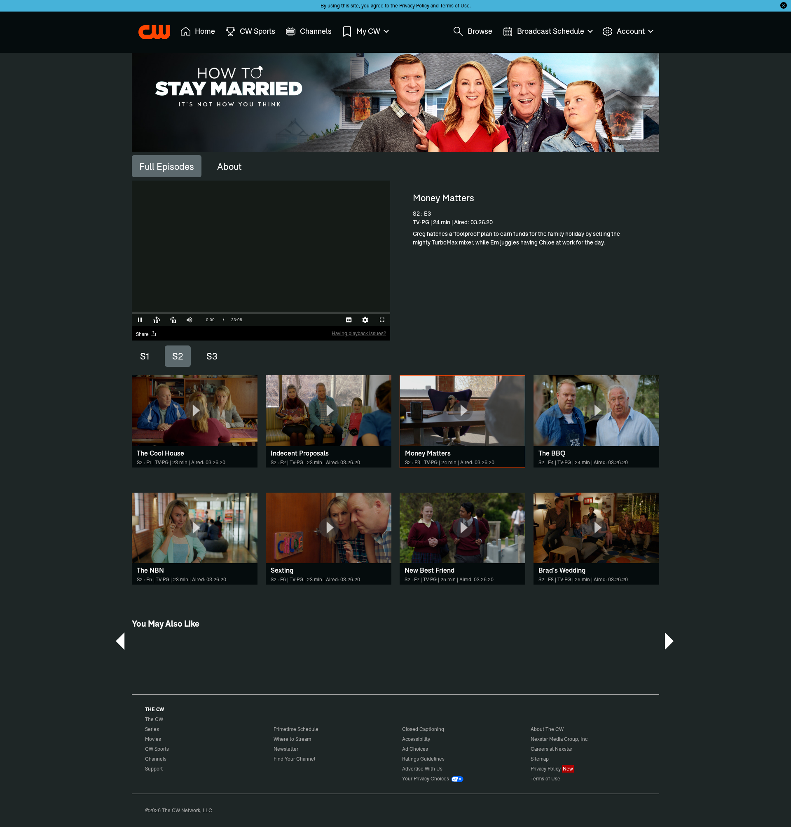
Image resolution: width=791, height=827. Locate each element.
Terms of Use (455, 5)
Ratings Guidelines (423, 759)
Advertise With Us (422, 769)
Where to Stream (292, 739)
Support (154, 769)
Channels (155, 759)
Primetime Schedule (296, 729)
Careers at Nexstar (551, 749)
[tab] (166, 166)
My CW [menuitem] (368, 31)
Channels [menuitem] (316, 31)
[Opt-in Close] (783, 5)
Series (152, 729)
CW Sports (157, 749)
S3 (212, 356)
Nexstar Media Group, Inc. (560, 739)
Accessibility (416, 739)
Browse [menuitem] (480, 31)
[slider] (261, 313)
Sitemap (540, 759)
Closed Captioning (423, 729)
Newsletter (286, 749)
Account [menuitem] (631, 31)
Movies (153, 739)
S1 (144, 356)
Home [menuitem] (205, 31)
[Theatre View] (332, 320)
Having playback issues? (359, 333)
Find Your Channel (294, 759)
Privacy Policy (414, 5)
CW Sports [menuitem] (257, 31)
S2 (177, 356)
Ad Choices (415, 749)
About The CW (547, 729)
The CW (148, 29)
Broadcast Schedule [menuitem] (550, 31)
